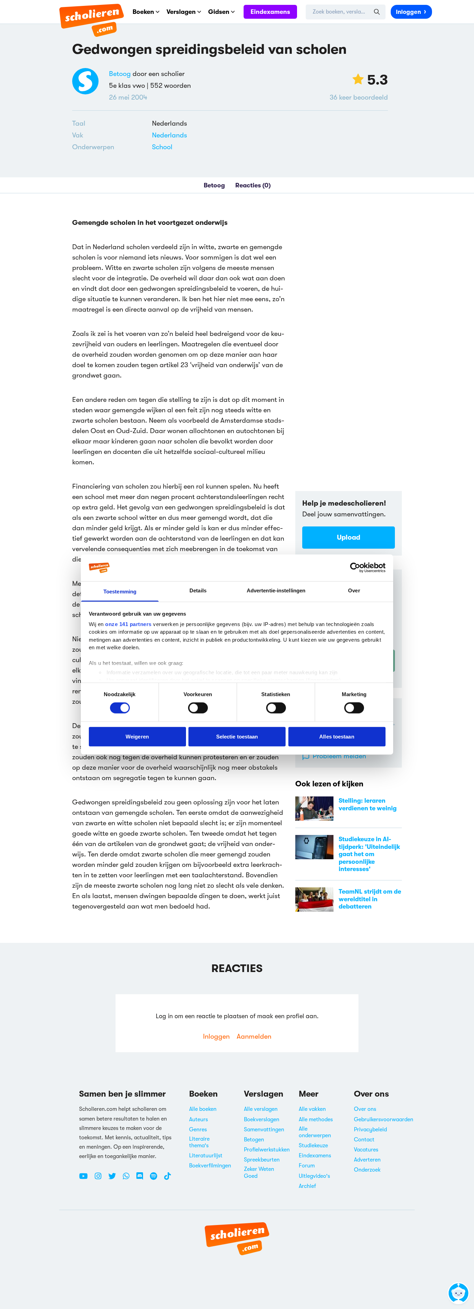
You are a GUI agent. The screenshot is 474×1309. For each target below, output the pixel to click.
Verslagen (181, 11)
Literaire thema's (199, 1142)
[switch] (198, 707)
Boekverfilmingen (210, 1166)
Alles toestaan (336, 736)
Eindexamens (270, 11)
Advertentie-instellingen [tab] (276, 590)
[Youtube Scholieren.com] (86, 1178)
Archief (307, 1186)
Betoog (120, 74)
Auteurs (198, 1119)
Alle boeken (203, 1109)
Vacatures (366, 1150)
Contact (364, 1140)
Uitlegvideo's (314, 1176)
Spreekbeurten (262, 1160)
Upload (348, 537)
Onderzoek (367, 1170)
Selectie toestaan (237, 736)
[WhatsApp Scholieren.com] (129, 1178)
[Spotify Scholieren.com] (156, 1178)
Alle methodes (316, 1119)
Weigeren (137, 736)
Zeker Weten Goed (259, 1172)
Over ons (365, 1109)
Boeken (143, 11)
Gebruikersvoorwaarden (383, 1119)
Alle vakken (312, 1109)
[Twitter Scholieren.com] (114, 1178)
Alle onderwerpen (315, 1132)
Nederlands (169, 135)
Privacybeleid (370, 1129)
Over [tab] (354, 590)
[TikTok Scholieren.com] (167, 1178)
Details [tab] (197, 590)
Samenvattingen (264, 1129)
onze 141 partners (128, 624)
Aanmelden (254, 1036)
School (162, 147)
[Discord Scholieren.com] (142, 1178)
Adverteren (367, 1160)
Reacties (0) (253, 185)
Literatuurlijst (205, 1155)
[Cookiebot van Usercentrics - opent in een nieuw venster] (355, 568)
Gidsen (218, 11)
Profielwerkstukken (267, 1150)
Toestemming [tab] (119, 591)
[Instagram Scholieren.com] (101, 1178)
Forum (307, 1166)
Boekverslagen (261, 1119)
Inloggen (408, 12)
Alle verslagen (261, 1109)
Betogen (254, 1140)
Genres (198, 1129)
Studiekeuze (313, 1145)
